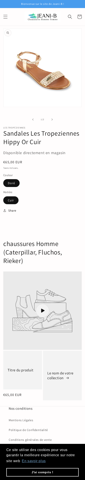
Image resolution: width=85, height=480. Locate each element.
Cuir (11, 200)
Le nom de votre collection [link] (60, 375)
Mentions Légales (21, 420)
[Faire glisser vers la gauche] (33, 119)
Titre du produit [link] (21, 370)
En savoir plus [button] (34, 461)
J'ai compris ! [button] (42, 472)
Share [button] (12, 210)
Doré (11, 183)
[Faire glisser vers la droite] (52, 119)
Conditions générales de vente (30, 440)
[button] (5, 17)
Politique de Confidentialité (28, 430)
